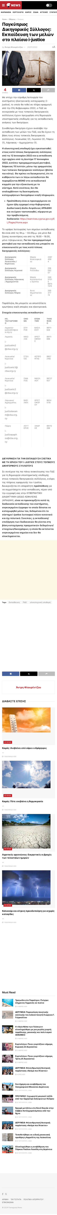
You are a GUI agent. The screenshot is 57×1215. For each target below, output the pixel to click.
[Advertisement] (28, 569)
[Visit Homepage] (13, 5)
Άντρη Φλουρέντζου (14, 47)
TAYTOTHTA (16, 1199)
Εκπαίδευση (14, 602)
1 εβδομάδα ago (9, 756)
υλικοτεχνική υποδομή (40, 602)
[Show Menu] (3, 5)
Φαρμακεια (6, 12)
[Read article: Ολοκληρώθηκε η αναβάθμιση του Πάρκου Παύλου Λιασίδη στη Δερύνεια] (7, 1149)
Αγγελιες (44, 12)
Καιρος (28, 12)
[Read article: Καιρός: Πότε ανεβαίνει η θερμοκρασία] (28, 779)
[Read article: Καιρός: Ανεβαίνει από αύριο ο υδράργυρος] (28, 726)
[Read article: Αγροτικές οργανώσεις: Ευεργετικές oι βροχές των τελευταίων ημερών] (28, 833)
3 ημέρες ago (21, 1062)
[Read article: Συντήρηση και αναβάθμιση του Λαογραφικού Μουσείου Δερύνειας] (7, 1087)
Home (4, 19)
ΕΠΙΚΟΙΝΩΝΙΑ (8, 1202)
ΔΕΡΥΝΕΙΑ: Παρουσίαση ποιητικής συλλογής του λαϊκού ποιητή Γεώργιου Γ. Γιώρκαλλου (35, 1015)
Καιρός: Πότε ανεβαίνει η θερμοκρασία (22, 801)
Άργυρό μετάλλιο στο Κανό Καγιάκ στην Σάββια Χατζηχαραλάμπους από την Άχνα (34, 1111)
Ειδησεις (12, 19)
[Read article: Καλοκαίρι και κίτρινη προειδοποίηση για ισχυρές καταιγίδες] (28, 889)
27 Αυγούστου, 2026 (24, 1090)
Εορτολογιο (18, 12)
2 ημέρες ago (21, 1006)
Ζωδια (35, 12)
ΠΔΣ (25, 602)
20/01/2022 (32, 47)
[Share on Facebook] (19, 90)
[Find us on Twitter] (6, 1194)
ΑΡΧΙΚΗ (5, 1199)
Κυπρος (21, 19)
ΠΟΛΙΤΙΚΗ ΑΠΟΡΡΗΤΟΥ (34, 1199)
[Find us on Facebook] (2, 1194)
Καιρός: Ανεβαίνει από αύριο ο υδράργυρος (24, 748)
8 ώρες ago (20, 1074)
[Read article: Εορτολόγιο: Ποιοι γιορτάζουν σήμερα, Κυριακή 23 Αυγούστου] (7, 1047)
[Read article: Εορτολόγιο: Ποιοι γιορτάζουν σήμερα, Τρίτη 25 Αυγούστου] (7, 1059)
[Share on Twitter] (34, 90)
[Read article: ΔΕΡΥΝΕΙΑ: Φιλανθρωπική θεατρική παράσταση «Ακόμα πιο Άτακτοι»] (7, 1070)
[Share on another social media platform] (48, 90)
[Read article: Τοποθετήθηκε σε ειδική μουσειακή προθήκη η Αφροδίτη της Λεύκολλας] (7, 1137)
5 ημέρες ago (21, 1050)
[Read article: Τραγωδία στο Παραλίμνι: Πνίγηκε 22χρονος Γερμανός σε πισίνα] (7, 1003)
